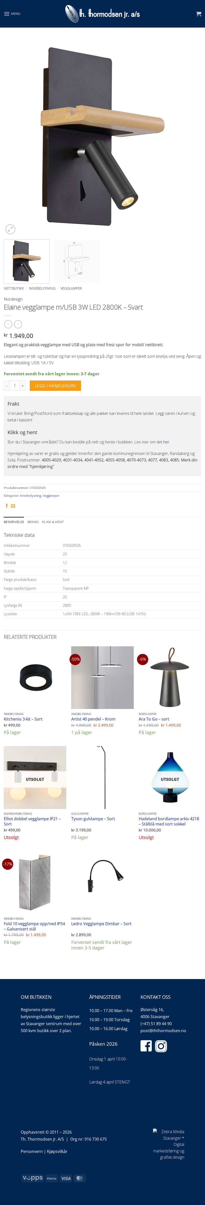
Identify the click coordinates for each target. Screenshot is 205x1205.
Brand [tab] (33, 522)
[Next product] (8, 324)
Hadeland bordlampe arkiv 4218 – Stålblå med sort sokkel (169, 821)
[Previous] (14, 136)
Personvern (32, 1151)
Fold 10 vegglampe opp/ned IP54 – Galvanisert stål (34, 926)
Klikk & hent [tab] (53, 522)
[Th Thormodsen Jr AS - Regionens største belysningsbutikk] (102, 14)
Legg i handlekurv (55, 386)
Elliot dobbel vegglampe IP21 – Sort (32, 821)
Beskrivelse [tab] (14, 522)
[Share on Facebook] (7, 506)
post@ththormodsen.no (163, 1030)
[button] (12, 14)
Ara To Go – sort (154, 719)
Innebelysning (42, 288)
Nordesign (13, 299)
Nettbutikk (14, 288)
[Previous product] (18, 324)
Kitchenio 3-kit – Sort (23, 719)
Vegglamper (71, 288)
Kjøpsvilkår (57, 1151)
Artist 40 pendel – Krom (93, 719)
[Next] (191, 136)
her (166, 442)
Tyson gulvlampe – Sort (93, 818)
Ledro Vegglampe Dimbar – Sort (101, 923)
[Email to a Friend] (13, 506)
